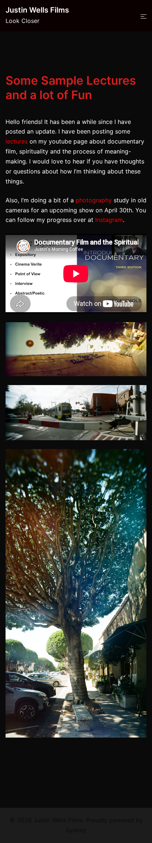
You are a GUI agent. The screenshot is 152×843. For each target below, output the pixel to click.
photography (94, 200)
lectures (17, 141)
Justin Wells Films (37, 10)
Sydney (76, 830)
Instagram (109, 219)
